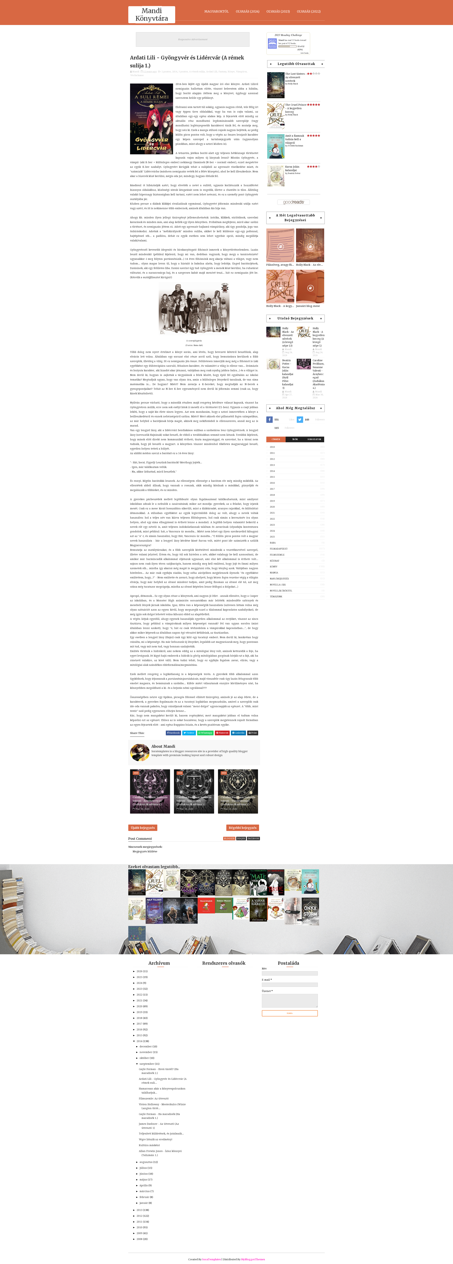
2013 (272, 465)
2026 (140, 971)
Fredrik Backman (295, 146)
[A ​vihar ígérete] (258, 920)
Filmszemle (277, 555)
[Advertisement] (295, 625)
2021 (272, 513)
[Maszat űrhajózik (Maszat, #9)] (206, 912)
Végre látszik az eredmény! (155, 1139)
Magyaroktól (216, 11)
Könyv (231, 71)
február (145, 1197)
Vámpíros (241, 71)
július (144, 1167)
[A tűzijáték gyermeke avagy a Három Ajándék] (154, 923)
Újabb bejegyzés (143, 828)
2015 (272, 477)
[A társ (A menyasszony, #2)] (258, 894)
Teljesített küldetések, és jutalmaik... (161, 1133)
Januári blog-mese (308, 306)
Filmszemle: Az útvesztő (154, 1098)
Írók (295, 439)
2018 (272, 495)
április (144, 1185)
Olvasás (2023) (278, 11)
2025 (272, 537)
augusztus (146, 1162)
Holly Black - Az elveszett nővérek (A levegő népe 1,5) (310, 264)
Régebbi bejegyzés (243, 828)
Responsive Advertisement (192, 39)
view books (304, 53)
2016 (272, 483)
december (146, 1046)
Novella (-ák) (278, 585)
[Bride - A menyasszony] (275, 894)
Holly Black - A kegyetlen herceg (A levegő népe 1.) (280, 306)
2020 (272, 507)
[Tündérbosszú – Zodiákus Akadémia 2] (223, 895)
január (144, 1203)
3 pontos (183, 71)
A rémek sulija (197, 71)
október (145, 1058)
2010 (272, 447)
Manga (274, 572)
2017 (272, 489)
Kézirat (274, 561)
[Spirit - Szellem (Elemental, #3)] (293, 924)
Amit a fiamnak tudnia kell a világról (294, 139)
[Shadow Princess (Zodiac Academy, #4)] (189, 896)
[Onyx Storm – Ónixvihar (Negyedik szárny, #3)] (310, 924)
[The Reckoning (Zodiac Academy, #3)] (206, 894)
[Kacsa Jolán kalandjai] (276, 185)
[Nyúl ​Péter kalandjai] (137, 919)
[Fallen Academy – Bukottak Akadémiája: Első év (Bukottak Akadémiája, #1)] (189, 922)
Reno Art (198, 345)
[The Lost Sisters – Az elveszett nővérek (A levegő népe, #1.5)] (276, 97)
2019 (272, 501)
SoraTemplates (211, 1259)
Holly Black (293, 84)
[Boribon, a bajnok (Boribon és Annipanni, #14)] (137, 940)
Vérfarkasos (137, 75)
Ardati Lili (211, 71)
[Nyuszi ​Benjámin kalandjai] (293, 889)
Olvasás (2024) (247, 11)
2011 (272, 453)
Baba (273, 543)
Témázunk (276, 596)
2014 (174, 71)
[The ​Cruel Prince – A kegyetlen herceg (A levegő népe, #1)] (276, 128)
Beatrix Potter (294, 173)
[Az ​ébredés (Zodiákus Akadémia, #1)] (241, 894)
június (144, 1173)
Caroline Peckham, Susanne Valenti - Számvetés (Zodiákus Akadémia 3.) (194, 801)
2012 (272, 459)
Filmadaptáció (279, 549)
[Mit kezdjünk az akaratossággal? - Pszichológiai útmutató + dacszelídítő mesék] (275, 919)
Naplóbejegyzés (279, 578)
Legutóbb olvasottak (297, 64)
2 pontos (166, 71)
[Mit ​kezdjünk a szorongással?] (241, 918)
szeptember (147, 1063)
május (144, 1179)
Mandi (281, 40)
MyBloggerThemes (253, 1259)
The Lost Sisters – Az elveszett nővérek (296, 77)
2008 (140, 1239)
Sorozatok (314, 439)
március (145, 1191)
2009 (140, 1233)
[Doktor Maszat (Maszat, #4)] (223, 912)
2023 (272, 525)
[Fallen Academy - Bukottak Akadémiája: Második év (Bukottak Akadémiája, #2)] (171, 922)
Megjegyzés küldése (145, 851)
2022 (272, 519)
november (146, 1052)
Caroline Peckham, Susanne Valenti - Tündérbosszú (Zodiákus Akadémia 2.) (238, 801)
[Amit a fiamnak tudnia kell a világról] (276, 157)
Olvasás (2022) (309, 11)
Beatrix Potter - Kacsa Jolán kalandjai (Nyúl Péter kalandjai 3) (287, 374)
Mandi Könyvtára (152, 14)
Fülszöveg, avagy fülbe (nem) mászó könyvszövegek (280, 264)
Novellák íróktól (281, 591)
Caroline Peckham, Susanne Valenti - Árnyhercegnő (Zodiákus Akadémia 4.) (150, 801)
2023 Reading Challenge (288, 35)
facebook (253, 838)
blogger (229, 838)
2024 (272, 531)
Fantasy (222, 71)
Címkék (276, 439)
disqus (241, 838)
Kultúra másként (149, 1145)
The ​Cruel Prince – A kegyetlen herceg (295, 108)
